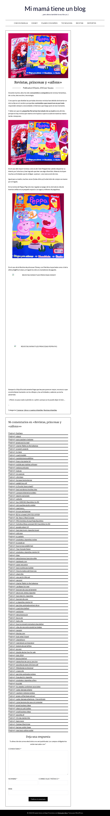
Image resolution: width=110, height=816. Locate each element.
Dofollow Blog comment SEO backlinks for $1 (33, 524)
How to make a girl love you (26, 571)
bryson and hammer (23, 511)
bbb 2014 (20, 655)
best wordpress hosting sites (26, 489)
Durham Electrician (23, 724)
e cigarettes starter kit (24, 602)
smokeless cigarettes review (26, 539)
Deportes (91, 23)
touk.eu (19, 471)
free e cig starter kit (23, 461)
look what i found (22, 636)
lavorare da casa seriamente (26, 589)
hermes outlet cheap (23, 727)
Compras (19, 410)
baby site (19, 621)
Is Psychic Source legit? (24, 486)
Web (10, 789)
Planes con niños (49, 23)
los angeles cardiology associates (28, 686)
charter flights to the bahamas (27, 446)
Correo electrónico (49, 779)
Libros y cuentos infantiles (33, 410)
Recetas (79, 23)
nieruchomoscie (22, 615)
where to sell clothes (23, 708)
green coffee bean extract (25, 696)
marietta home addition (24, 458)
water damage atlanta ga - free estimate (30, 699)
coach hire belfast (22, 608)
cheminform (20, 640)
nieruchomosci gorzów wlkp (26, 558)
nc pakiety (20, 536)
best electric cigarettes (24, 596)
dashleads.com (21, 561)
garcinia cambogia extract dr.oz (27, 605)
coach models (21, 455)
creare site (20, 671)
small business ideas (23, 711)
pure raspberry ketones (24, 439)
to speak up (20, 543)
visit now (19, 533)
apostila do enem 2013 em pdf (27, 665)
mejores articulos (22, 467)
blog (18, 555)
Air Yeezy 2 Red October (25, 518)
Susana (50, 88)
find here (19, 433)
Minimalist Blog (63, 813)
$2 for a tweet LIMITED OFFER (28, 514)
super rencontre (22, 564)
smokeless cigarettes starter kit (27, 552)
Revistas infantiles (50, 410)
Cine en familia (21, 23)
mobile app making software (26, 464)
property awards (22, 449)
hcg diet (19, 683)
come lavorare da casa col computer (29, 702)
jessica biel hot (21, 658)
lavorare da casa (22, 599)
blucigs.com (20, 633)
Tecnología (66, 23)
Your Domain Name (23, 549)
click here (19, 477)
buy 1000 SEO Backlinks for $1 (27, 502)
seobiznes (20, 611)
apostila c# (20, 715)
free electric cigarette (24, 677)
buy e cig (19, 618)
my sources (20, 474)
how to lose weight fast (24, 546)
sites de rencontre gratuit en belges (29, 627)
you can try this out (23, 577)
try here (19, 452)
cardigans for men (22, 586)
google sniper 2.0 (22, 527)
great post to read (22, 442)
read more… (20, 508)
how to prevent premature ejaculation (30, 624)
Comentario (14, 749)
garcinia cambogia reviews (26, 674)
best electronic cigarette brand (27, 530)
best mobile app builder (25, 568)
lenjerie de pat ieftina (23, 646)
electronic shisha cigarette (25, 593)
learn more (20, 721)
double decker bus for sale (26, 652)
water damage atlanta (24, 690)
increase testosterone (24, 480)
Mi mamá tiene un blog (55, 8)
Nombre (12, 779)
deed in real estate (22, 496)
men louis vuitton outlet (24, 730)
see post (19, 580)
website (19, 499)
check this (20, 574)
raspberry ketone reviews (25, 693)
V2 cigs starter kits (23, 718)
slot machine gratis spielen (25, 505)
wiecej (18, 436)
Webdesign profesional (24, 668)
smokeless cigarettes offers (26, 680)
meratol (19, 630)
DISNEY (34, 23)
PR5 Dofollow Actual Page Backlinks (29, 521)
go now (18, 649)
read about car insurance (25, 643)
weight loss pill (21, 483)
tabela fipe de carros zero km (27, 661)
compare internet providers (26, 492)
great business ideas (23, 705)
